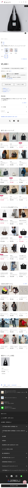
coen (3, 42)
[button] (14, 21)
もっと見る (24, 102)
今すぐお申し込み (9, 78)
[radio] (6, 51)
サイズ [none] (2, 56)
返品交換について (6, 91)
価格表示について (6, 88)
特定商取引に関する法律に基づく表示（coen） (9, 116)
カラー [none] (2, 49)
